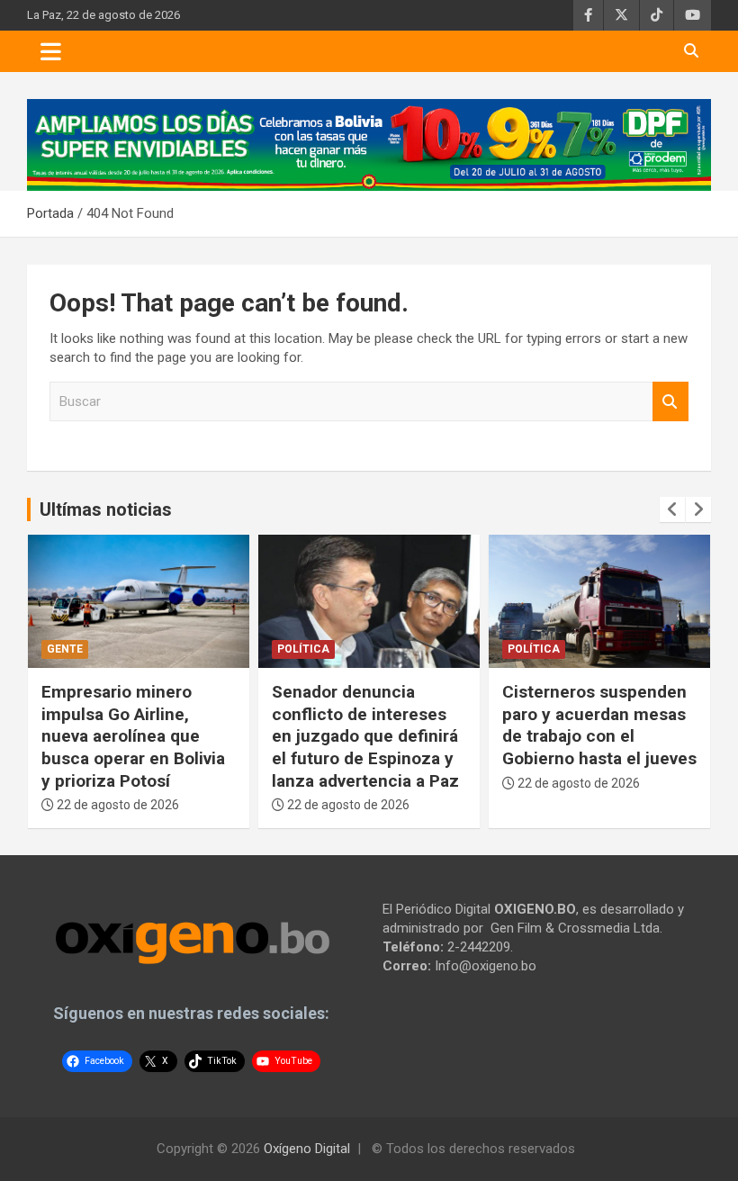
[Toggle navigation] (51, 51)
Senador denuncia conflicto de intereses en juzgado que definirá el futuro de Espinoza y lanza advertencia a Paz (365, 736)
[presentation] (672, 509)
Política (303, 649)
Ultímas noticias (106, 509)
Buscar (670, 402)
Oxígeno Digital (307, 1148)
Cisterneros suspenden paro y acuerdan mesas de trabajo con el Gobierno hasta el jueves (599, 725)
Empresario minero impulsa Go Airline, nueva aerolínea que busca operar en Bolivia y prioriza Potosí (133, 736)
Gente (65, 649)
